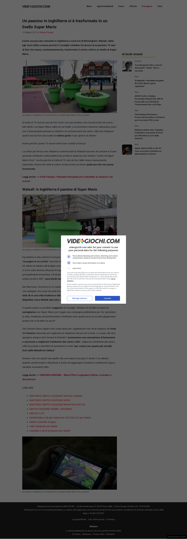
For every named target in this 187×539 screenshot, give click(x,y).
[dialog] (93, 269)
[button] (93, 268)
